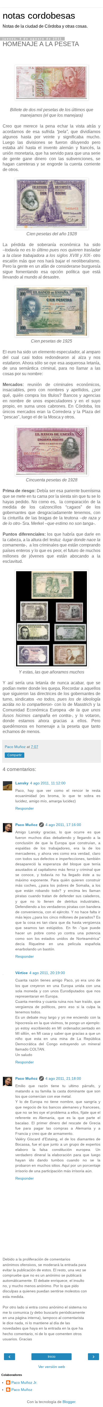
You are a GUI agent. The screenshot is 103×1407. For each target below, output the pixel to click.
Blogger (69, 1402)
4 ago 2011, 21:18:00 (63, 1078)
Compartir (14, 755)
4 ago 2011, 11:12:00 (47, 783)
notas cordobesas (39, 16)
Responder (24, 808)
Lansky (22, 783)
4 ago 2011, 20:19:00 (47, 973)
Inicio (51, 1357)
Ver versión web (51, 1367)
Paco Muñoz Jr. (24, 1382)
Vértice (21, 973)
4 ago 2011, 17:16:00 (63, 825)
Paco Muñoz (26, 825)
